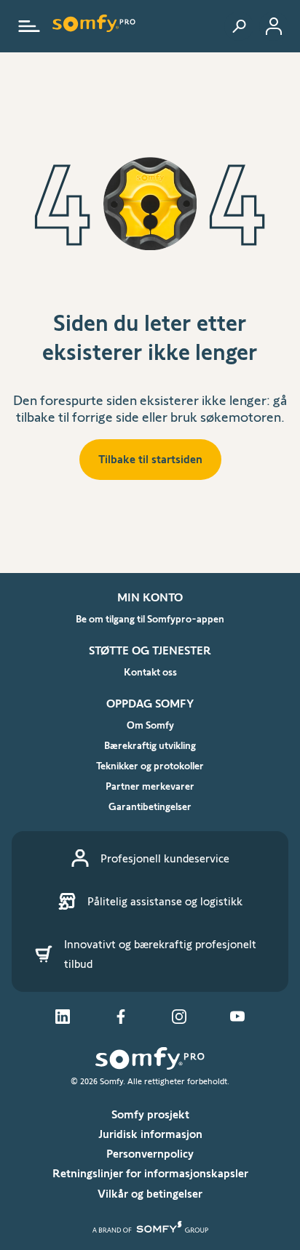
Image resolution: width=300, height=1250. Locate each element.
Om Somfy (150, 725)
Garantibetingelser (150, 806)
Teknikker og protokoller (150, 766)
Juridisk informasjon (150, 1134)
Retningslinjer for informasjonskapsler (150, 1173)
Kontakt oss (150, 672)
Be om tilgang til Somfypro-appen (150, 619)
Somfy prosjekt (150, 1114)
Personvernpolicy (150, 1153)
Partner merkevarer (150, 786)
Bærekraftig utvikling (150, 745)
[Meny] (29, 26)
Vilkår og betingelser (150, 1193)
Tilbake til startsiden (150, 459)
